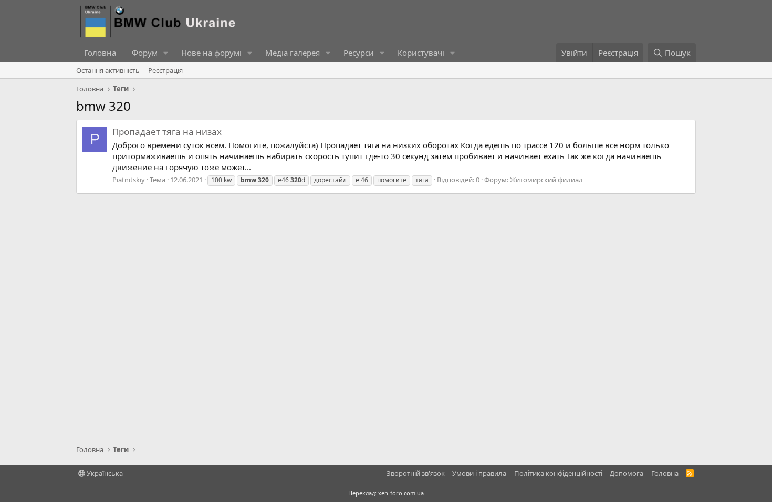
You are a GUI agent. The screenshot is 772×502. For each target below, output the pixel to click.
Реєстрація (165, 70)
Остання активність (108, 70)
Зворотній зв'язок (416, 473)
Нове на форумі (211, 52)
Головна (100, 52)
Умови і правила (479, 473)
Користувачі (421, 52)
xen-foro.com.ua (401, 493)
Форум (145, 52)
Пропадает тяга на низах (167, 131)
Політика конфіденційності (558, 473)
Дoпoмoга (626, 473)
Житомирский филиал (546, 179)
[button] (166, 52)
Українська (104, 473)
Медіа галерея (292, 52)
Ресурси (358, 52)
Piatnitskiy (128, 179)
